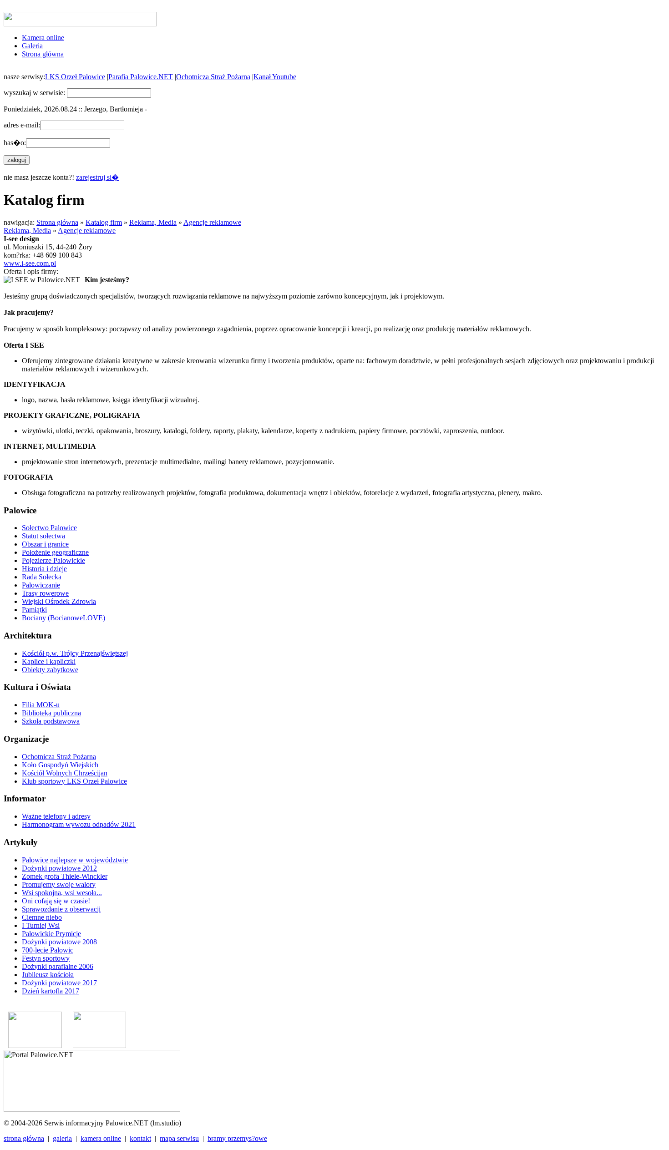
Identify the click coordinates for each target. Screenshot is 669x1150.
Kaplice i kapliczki (49, 661)
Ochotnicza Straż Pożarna (213, 77)
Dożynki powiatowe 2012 (59, 868)
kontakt (140, 1138)
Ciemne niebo (42, 917)
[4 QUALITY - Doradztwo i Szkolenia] (35, 1045)
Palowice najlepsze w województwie (75, 860)
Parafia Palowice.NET (140, 77)
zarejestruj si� (97, 177)
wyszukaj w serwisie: (34, 92)
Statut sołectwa (43, 536)
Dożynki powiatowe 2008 (59, 942)
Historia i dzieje (44, 568)
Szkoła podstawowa (51, 721)
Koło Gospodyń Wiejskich (60, 765)
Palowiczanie (41, 585)
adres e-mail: (22, 125)
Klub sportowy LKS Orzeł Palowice (74, 781)
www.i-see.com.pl (30, 263)
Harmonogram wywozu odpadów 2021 (79, 824)
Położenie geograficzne (55, 552)
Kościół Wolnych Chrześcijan (64, 773)
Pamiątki (34, 609)
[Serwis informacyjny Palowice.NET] (99, 1045)
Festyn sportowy (46, 958)
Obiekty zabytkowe (50, 670)
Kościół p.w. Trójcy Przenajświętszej (75, 653)
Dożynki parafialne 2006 (57, 966)
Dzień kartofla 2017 (50, 991)
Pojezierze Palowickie (53, 560)
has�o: (15, 143)
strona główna (24, 1138)
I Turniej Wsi (41, 925)
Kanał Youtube (274, 77)
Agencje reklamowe (212, 222)
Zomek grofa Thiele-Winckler (64, 876)
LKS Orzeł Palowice (75, 77)
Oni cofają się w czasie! (56, 901)
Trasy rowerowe (45, 593)
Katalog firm (104, 222)
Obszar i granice (45, 544)
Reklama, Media (153, 222)
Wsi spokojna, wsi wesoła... (62, 893)
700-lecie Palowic (47, 950)
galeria (62, 1138)
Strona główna (43, 54)
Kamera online (43, 37)
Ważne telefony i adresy (56, 816)
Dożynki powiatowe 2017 (59, 983)
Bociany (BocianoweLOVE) (63, 618)
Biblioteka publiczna (51, 713)
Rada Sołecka (41, 577)
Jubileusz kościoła (48, 974)
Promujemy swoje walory (59, 884)
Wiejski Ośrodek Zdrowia (59, 601)
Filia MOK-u (41, 705)
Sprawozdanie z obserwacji (61, 909)
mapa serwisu (179, 1138)
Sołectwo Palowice (49, 528)
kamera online (101, 1138)
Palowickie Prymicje (51, 933)
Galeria (32, 46)
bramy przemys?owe (237, 1138)
